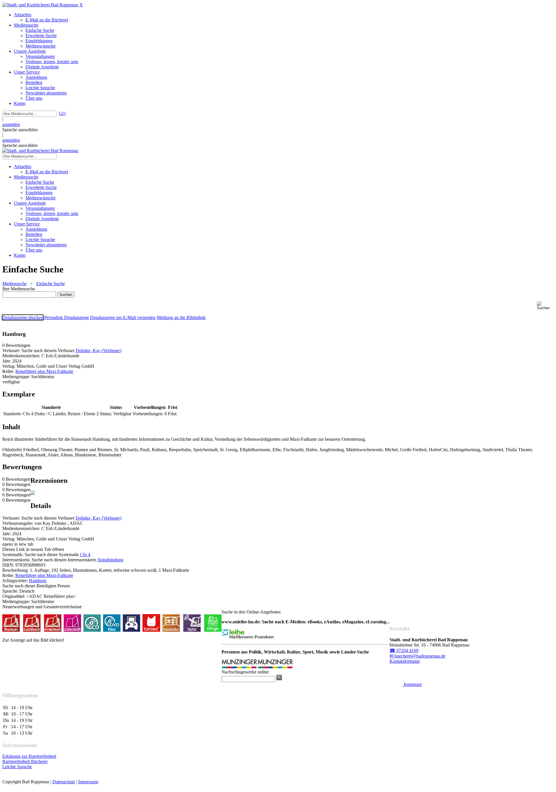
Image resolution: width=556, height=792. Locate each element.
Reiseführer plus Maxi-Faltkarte (44, 371)
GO (62, 113)
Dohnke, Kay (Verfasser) (98, 350)
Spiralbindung (110, 559)
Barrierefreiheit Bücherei (24, 761)
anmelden (11, 124)
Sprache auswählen (20, 129)
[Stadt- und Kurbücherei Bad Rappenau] (40, 4)
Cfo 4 (85, 554)
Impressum (88, 781)
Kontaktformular (404, 661)
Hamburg (37, 580)
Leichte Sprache (17, 766)
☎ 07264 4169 (403, 650)
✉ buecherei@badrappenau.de (417, 655)
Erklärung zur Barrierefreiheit (29, 756)
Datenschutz (63, 781)
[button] (545, 305)
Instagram (412, 684)
